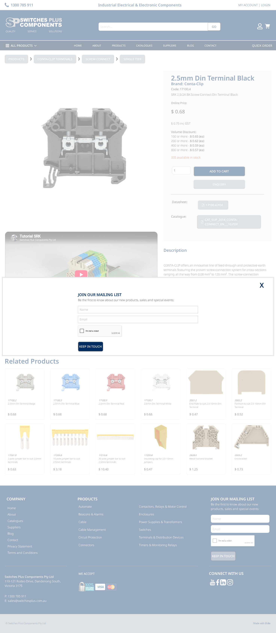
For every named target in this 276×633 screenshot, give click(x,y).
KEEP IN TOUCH (90, 346)
